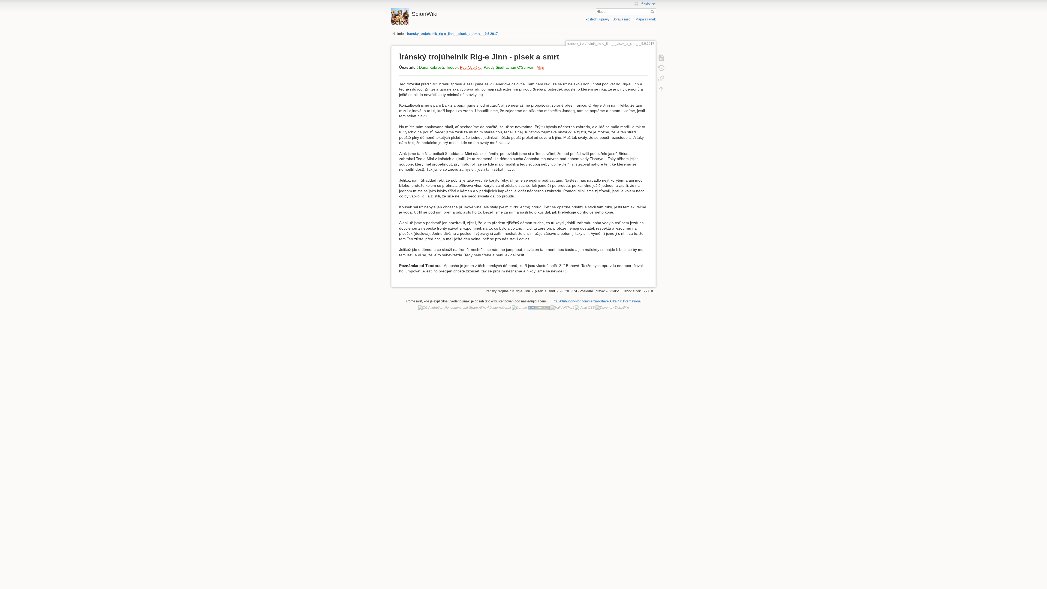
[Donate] (519, 307)
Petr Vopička (471, 67)
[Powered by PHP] (539, 307)
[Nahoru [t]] (661, 89)
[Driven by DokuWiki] (612, 307)
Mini (540, 67)
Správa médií (622, 19)
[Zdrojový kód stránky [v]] (661, 58)
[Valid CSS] (585, 307)
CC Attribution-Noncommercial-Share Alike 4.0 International (598, 301)
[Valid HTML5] (562, 307)
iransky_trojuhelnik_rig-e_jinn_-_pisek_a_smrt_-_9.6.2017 (452, 34)
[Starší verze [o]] (661, 68)
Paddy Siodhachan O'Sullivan (509, 67)
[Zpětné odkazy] (661, 78)
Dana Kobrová (431, 67)
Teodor (452, 67)
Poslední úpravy (597, 19)
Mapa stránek (646, 19)
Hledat (653, 12)
